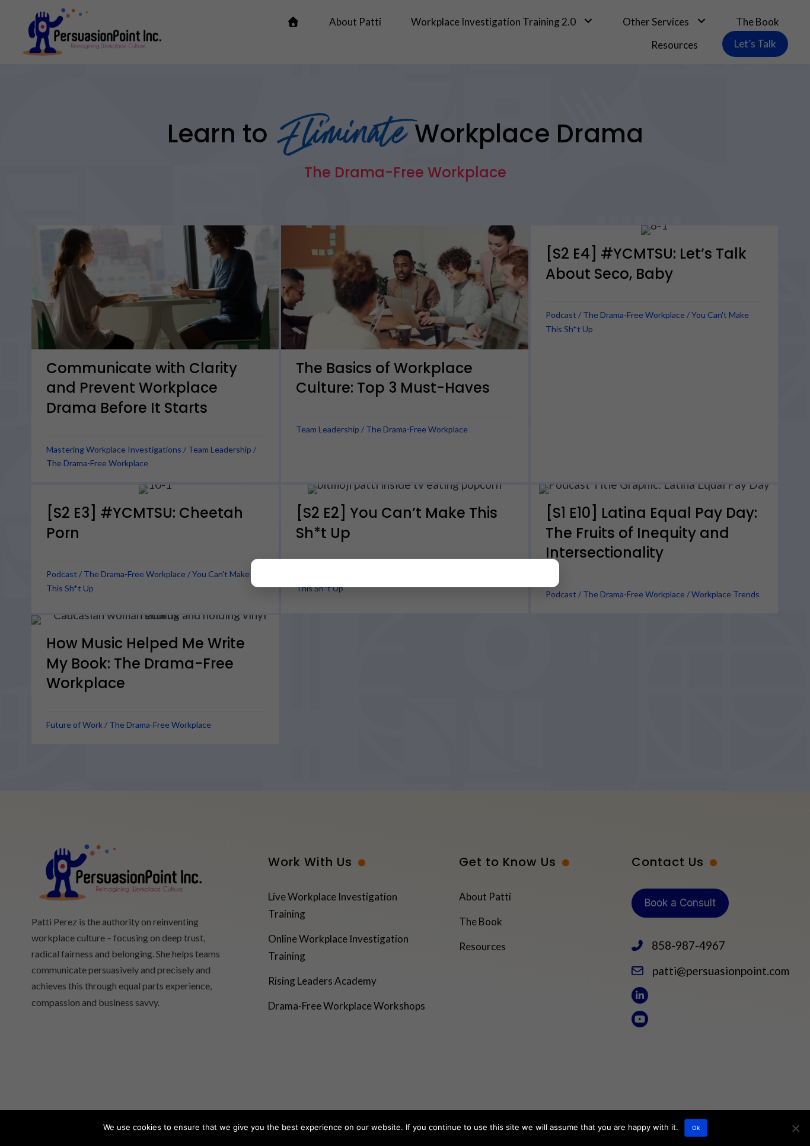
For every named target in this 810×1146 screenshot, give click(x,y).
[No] (795, 1128)
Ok (696, 1127)
